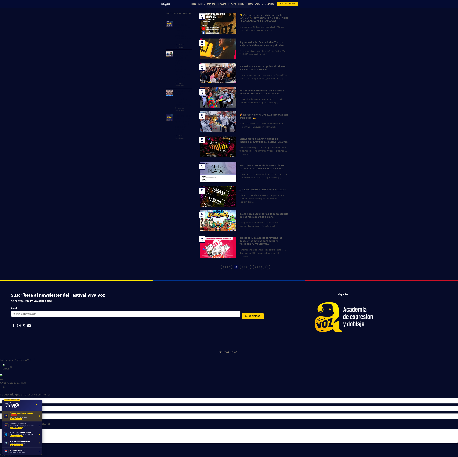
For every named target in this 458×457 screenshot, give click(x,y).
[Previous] (223, 267)
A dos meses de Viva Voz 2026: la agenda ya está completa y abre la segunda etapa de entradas (183, 124)
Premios (241, 4)
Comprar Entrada (287, 4)
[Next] (267, 267)
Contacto (269, 4)
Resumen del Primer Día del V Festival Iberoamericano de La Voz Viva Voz (261, 92)
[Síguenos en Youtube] (29, 326)
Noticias (232, 4)
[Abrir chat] (7, 368)
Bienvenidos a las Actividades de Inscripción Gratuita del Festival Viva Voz (263, 140)
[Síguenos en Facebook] (13, 326)
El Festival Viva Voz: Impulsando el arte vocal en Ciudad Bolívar (262, 68)
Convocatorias (255, 4)
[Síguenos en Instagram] (19, 326)
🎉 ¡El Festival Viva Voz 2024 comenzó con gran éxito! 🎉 (263, 116)
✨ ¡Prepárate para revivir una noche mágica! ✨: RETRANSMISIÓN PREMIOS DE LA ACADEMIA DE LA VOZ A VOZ (263, 18)
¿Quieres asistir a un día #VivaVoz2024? (262, 189)
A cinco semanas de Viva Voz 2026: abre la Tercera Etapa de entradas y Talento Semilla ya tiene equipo (183, 32)
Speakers (211, 4)
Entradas (222, 4)
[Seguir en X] (24, 326)
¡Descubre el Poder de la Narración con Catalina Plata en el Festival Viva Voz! (262, 167)
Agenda (201, 4)
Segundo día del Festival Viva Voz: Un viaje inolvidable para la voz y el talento (262, 44)
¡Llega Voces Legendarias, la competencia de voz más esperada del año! (263, 215)
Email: (14, 308)
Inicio (193, 4)
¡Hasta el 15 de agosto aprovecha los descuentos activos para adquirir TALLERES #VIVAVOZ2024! (260, 240)
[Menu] (4, 387)
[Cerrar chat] (14, 387)
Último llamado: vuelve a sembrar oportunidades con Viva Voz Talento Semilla (183, 98)
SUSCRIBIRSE (252, 316)
